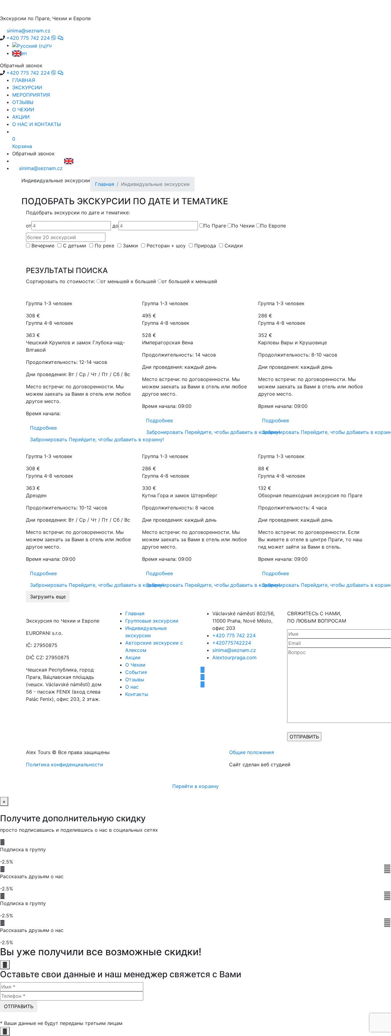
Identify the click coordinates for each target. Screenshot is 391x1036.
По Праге (214, 226)
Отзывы (134, 679)
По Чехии (243, 226)
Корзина (22, 142)
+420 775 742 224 (234, 635)
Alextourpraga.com (234, 657)
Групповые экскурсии (151, 621)
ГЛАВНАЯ (23, 80)
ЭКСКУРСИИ (27, 87)
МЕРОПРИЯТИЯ (31, 95)
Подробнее (43, 428)
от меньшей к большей (128, 281)
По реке (105, 245)
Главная (104, 184)
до (115, 226)
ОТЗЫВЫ (23, 102)
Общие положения (251, 752)
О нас (132, 687)
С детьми (75, 245)
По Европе (273, 226)
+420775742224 (231, 643)
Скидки (234, 245)
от (28, 226)
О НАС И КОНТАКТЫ (36, 124)
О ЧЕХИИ (23, 109)
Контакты (136, 694)
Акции (133, 657)
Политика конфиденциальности (64, 764)
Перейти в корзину (195, 786)
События (136, 672)
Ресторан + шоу (167, 245)
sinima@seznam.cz (234, 650)
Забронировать (97, 439)
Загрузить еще (48, 597)
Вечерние (43, 245)
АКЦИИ (21, 117)
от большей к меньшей (189, 281)
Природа (205, 245)
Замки (131, 245)
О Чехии (135, 665)
